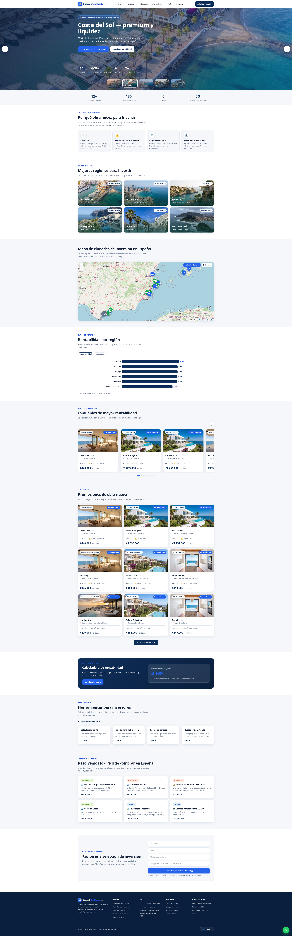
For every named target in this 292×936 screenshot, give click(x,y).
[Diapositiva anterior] (5, 49)
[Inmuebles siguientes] (211, 425)
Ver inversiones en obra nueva (93, 49)
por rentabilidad (86, 354)
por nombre (99, 354)
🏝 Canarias (207, 265)
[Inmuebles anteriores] (206, 425)
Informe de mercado (120, 914)
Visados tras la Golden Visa (149, 910)
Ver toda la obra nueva (146, 643)
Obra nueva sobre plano (122, 903)
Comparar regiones (173, 907)
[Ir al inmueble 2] (141, 475)
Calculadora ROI (119, 910)
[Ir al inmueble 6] (148, 475)
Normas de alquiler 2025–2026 (148, 914)
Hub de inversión (119, 917)
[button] (81, 265)
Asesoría (195, 914)
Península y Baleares (192, 265)
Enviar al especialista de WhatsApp (179, 871)
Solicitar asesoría (204, 4)
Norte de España (172, 910)
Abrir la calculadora (93, 682)
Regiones (131, 4)
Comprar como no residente (149, 903)
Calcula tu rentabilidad (122, 49)
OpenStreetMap (208, 320)
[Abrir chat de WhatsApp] (286, 930)
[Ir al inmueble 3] (143, 475)
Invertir (120, 4)
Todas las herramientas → (89, 721)
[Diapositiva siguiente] (287, 49)
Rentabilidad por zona (121, 907)
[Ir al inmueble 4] (145, 475)
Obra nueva (144, 4)
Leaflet (199, 320)
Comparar (179, 4)
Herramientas (157, 4)
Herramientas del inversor (201, 903)
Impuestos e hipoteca (147, 907)
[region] (146, 49)
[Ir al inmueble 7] (150, 475)
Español (206, 929)
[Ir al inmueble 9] (154, 475)
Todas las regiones (172, 903)
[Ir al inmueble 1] (138, 475)
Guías (170, 4)
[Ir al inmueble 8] (152, 475)
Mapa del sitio (171, 914)
